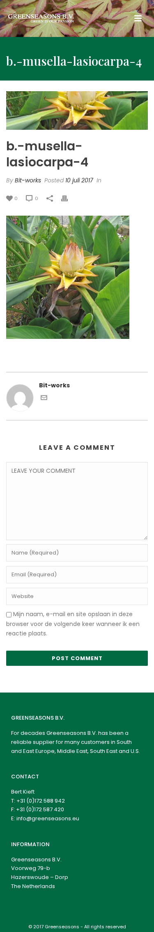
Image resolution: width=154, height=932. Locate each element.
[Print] (68, 198)
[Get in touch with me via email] (44, 399)
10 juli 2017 (79, 180)
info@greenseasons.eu (47, 818)
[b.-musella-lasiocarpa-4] (77, 110)
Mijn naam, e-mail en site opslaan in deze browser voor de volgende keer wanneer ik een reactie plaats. (73, 623)
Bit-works (28, 180)
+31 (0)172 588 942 (40, 801)
